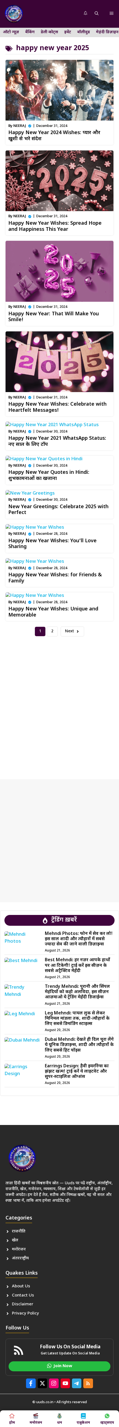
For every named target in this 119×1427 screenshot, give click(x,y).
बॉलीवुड (83, 32)
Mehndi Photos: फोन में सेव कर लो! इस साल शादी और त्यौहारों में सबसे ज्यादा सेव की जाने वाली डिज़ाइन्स (79, 939)
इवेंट (67, 32)
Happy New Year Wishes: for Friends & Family (55, 578)
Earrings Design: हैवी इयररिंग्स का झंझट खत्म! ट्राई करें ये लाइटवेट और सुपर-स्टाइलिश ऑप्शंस (77, 1071)
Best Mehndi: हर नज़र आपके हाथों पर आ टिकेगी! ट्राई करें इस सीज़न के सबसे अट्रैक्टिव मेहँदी (77, 965)
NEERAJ (19, 126)
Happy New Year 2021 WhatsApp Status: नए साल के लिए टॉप (57, 441)
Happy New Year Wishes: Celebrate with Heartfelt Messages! (57, 407)
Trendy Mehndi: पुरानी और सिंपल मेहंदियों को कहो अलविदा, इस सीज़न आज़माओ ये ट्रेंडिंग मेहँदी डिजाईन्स (77, 992)
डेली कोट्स (49, 32)
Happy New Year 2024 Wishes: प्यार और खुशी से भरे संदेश (54, 136)
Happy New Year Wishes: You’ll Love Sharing (52, 544)
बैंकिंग (30, 32)
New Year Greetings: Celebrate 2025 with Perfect (58, 510)
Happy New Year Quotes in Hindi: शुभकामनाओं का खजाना (48, 475)
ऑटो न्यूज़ (11, 32)
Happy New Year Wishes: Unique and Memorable (53, 612)
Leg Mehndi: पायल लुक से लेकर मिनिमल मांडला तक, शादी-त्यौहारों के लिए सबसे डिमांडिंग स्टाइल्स (77, 1019)
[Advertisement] (59, 703)
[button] (96, 14)
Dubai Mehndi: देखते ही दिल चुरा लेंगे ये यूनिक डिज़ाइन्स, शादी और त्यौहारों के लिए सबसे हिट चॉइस (79, 1045)
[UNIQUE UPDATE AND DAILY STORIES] (14, 14)
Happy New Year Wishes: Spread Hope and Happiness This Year (55, 226)
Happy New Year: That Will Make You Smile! (53, 317)
